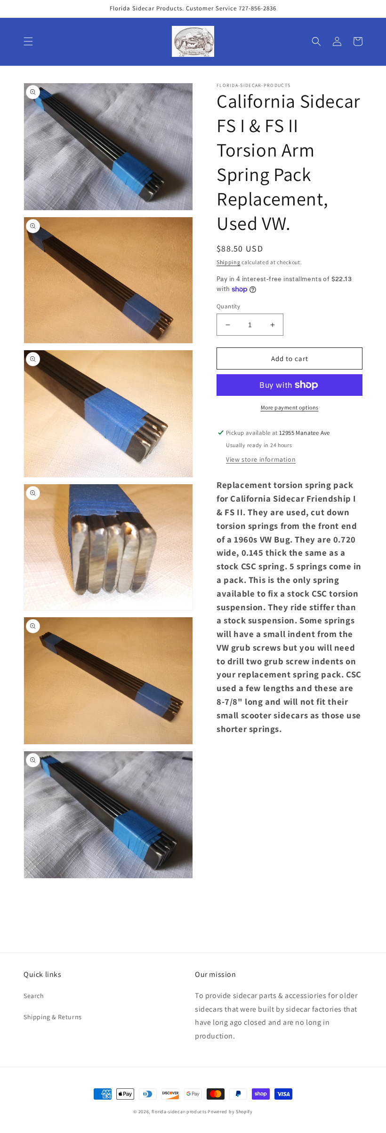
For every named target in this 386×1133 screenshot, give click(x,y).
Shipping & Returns (53, 1017)
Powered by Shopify (230, 1112)
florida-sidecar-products (179, 1112)
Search (34, 995)
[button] (28, 41)
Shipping (229, 262)
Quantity (228, 306)
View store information (261, 459)
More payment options (290, 407)
